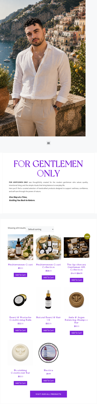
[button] (48, 143)
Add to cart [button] (20, 274)
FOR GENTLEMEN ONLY (48, 169)
